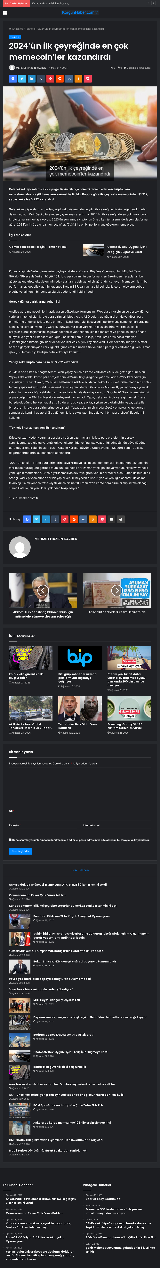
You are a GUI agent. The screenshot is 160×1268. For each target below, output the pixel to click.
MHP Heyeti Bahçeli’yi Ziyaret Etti (56, 1000)
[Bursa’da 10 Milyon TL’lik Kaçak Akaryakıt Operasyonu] (19, 921)
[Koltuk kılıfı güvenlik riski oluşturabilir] (30, 658)
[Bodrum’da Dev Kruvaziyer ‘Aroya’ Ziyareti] (19, 1040)
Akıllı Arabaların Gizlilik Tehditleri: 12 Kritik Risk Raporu (30, 726)
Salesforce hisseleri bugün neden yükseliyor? (41, 989)
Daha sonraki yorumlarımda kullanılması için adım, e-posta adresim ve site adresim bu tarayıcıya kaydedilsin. (81, 839)
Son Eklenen (80, 870)
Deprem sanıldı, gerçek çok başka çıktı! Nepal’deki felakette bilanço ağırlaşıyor (90, 1017)
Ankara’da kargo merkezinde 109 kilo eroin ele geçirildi (72, 1123)
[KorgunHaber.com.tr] (80, 12)
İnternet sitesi (91, 825)
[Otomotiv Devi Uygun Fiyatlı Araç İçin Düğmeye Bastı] (93, 250)
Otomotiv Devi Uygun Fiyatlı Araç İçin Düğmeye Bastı (70, 1052)
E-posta (15, 825)
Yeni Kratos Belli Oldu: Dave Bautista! (77, 726)
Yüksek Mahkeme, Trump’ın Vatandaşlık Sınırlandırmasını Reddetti (56, 951)
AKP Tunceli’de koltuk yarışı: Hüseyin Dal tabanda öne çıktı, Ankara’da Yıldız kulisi (66, 1095)
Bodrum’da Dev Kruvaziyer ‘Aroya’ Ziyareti (63, 1035)
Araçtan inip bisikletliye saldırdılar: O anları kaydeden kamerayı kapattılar (62, 1084)
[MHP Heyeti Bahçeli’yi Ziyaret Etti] (19, 1005)
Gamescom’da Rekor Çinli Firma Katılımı (38, 247)
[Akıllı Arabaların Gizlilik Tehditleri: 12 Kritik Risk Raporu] (30, 708)
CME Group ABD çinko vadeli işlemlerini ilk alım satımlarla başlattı (56, 1140)
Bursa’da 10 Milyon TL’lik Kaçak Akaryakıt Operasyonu (71, 916)
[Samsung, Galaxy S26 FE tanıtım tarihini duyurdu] (129, 708)
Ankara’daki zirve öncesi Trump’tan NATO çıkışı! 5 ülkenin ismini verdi (58, 885)
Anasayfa (17, 28)
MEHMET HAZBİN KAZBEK (31, 67)
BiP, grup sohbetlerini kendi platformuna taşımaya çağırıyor (77, 677)
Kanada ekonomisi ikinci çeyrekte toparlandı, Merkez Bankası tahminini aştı (77, 3)
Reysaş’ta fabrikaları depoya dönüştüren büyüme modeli (50, 979)
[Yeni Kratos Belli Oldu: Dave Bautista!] (80, 708)
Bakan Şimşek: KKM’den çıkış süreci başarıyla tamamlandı (74, 961)
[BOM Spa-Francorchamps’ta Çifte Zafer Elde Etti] (19, 1110)
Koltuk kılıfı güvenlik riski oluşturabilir (26, 676)
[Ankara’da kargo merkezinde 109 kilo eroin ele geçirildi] (19, 1128)
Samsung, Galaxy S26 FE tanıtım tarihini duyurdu (125, 726)
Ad (11, 810)
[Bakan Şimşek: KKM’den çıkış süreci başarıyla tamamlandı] (19, 967)
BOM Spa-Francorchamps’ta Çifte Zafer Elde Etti (68, 1105)
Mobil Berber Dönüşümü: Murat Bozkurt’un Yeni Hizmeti (48, 1150)
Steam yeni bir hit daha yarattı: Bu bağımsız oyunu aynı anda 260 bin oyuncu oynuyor (127, 679)
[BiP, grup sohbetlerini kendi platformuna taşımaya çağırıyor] (80, 658)
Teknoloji (30, 28)
